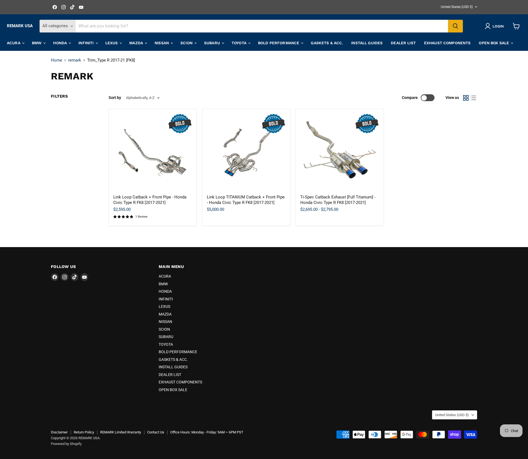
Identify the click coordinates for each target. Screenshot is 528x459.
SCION (187, 43)
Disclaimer (59, 432)
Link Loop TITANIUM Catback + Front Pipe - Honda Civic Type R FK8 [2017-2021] (246, 200)
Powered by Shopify (66, 444)
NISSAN (162, 43)
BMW (37, 43)
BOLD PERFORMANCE (279, 43)
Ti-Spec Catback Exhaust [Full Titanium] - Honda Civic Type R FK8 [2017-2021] (337, 200)
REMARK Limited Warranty (120, 432)
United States (457, 7)
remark (74, 60)
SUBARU (212, 43)
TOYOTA (240, 43)
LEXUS (112, 43)
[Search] (455, 26)
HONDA (60, 43)
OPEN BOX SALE (494, 43)
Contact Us (155, 432)
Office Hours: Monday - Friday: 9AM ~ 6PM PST (206, 432)
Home (56, 60)
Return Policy (84, 432)
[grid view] (466, 98)
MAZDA (136, 43)
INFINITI (86, 43)
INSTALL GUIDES (367, 43)
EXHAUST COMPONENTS (447, 43)
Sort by (115, 97)
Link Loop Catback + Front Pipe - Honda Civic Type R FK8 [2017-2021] (149, 200)
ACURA (14, 43)
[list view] (473, 98)
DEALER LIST (403, 43)
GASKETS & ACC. (327, 43)
